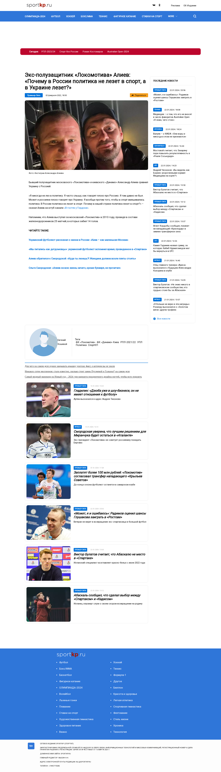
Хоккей (117, 662)
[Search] (194, 16)
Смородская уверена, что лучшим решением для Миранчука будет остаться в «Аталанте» (110, 433)
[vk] (154, 5)
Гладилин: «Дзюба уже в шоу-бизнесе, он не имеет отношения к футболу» (106, 392)
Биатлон (118, 687)
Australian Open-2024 (118, 51)
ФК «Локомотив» (85, 342)
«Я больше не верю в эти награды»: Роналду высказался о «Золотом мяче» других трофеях (171, 307)
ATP (155, 165)
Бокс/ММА (65, 668)
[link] (86, 135)
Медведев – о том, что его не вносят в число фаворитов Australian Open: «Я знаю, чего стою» (172, 117)
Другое (117, 681)
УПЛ (139, 342)
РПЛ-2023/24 (48, 51)
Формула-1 (119, 674)
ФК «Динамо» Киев (108, 342)
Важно (63, 731)
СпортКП (93, 345)
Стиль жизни (120, 719)
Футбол (157, 260)
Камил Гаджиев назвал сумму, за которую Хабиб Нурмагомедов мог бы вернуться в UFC (171, 248)
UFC (155, 241)
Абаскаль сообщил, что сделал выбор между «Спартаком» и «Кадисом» (107, 597)
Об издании (190, 5)
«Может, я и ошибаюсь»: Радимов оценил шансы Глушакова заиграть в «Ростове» (110, 515)
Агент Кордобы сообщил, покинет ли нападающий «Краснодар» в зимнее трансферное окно (171, 228)
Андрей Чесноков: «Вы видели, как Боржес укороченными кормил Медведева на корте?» (171, 173)
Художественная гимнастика (76, 719)
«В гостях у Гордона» (76, 207)
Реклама (176, 5)
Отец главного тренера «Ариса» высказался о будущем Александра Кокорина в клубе (172, 268)
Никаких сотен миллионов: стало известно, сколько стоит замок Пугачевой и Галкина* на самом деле (77, 371)
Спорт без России (69, 51)
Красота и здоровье (125, 693)
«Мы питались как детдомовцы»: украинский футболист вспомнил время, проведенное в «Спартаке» (88, 249)
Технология (120, 731)
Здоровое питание (70, 725)
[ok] (160, 5)
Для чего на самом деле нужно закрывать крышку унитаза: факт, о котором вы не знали (70, 366)
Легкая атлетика (123, 700)
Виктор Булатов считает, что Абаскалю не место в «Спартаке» (170, 191)
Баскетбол (65, 674)
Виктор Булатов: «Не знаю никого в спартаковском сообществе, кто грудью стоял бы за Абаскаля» (171, 287)
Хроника (158, 129)
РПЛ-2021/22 (128, 342)
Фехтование (120, 712)
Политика (81, 345)
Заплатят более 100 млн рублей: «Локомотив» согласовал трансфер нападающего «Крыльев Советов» (108, 476)
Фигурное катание (69, 681)
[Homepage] (39, 5)
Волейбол (65, 693)
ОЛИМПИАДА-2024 (71, 687)
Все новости (163, 318)
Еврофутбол (159, 146)
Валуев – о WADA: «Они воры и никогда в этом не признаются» (169, 135)
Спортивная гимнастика (127, 706)
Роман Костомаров (93, 51)
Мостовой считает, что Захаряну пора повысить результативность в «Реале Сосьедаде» (171, 153)
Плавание (64, 706)
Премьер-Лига (33, 95)
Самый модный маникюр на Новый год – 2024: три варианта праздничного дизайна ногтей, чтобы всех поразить (83, 376)
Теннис (157, 109)
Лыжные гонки (68, 700)
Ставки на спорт (68, 712)
